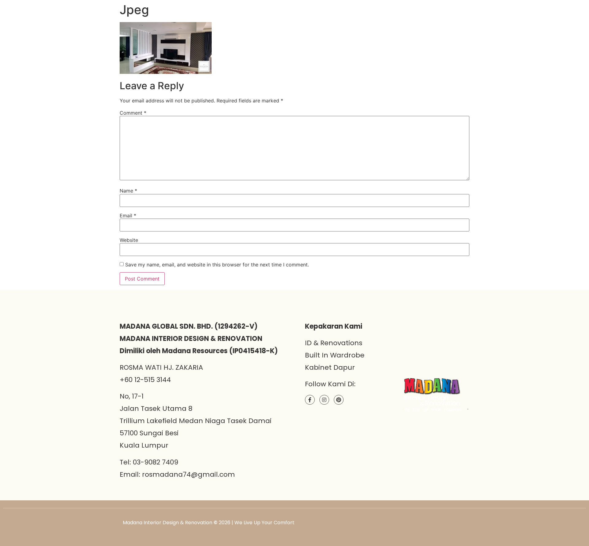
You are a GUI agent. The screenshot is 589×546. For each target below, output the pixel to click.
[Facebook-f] (310, 400)
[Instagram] (324, 400)
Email (128, 215)
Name (128, 190)
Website (129, 240)
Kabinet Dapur (330, 367)
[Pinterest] (339, 400)
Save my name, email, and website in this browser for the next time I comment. (217, 264)
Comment (133, 112)
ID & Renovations (333, 343)
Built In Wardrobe (334, 355)
